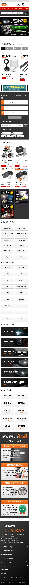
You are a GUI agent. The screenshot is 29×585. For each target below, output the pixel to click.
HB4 (21, 292)
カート (22, 5)
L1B (7, 299)
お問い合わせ (25, 582)
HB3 (7, 292)
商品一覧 (11, 582)
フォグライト (17, 48)
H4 (9, 136)
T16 (8, 318)
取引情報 (3, 573)
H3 (7, 280)
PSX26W (7, 305)
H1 (21, 273)
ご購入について (5, 569)
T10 (4, 136)
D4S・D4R (21, 267)
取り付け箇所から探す (7, 550)
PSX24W (21, 299)
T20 (21, 318)
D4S (14, 136)
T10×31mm (21, 312)
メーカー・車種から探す (8, 558)
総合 (3, 48)
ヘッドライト (9, 48)
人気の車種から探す (6, 546)
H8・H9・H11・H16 (21, 286)
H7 (7, 286)
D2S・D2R (7, 267)
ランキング (3, 582)
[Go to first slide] (27, 26)
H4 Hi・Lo (21, 280)
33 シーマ (20, 136)
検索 (26, 13)
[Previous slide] (2, 26)
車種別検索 (18, 582)
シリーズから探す (6, 562)
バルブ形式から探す (6, 554)
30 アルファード (18, 133)
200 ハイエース (6, 133)
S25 (21, 305)
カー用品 (3, 566)
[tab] (13, 38)
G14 (7, 273)
